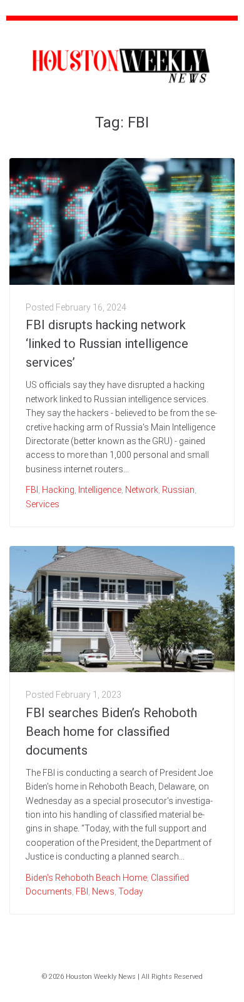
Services (42, 504)
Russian (178, 490)
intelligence (99, 490)
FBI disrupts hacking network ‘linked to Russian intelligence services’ (107, 343)
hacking (58, 490)
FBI (32, 490)
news (103, 891)
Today (130, 891)
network (141, 490)
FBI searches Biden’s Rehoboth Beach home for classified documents (111, 731)
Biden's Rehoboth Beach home (86, 878)
